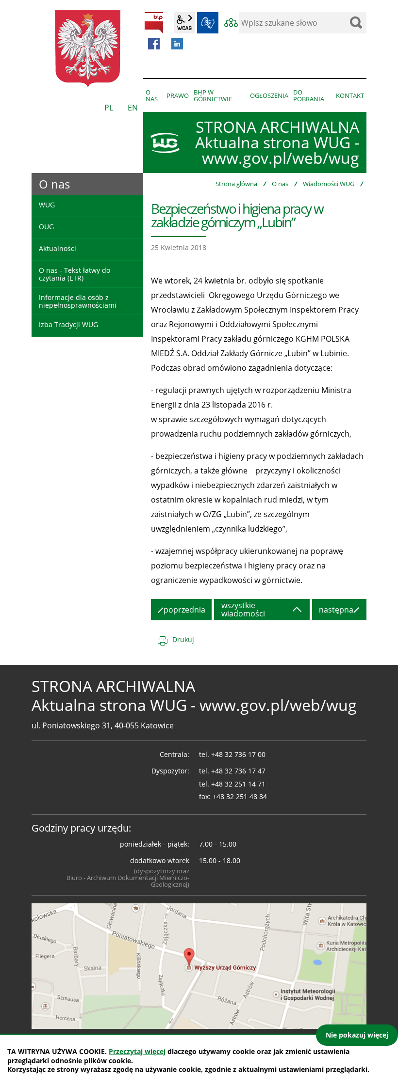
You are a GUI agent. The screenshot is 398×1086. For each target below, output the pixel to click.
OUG (46, 226)
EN (133, 107)
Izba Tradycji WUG (68, 324)
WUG (47, 204)
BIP (154, 22)
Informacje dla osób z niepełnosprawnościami (77, 301)
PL (108, 107)
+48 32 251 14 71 (238, 783)
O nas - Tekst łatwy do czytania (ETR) (74, 274)
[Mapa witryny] (231, 22)
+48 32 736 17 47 (238, 770)
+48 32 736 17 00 (238, 754)
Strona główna (236, 183)
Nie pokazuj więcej (357, 1034)
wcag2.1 (184, 22)
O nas (280, 183)
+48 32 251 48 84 (240, 796)
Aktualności (57, 248)
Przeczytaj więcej (137, 1051)
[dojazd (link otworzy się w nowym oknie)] (199, 965)
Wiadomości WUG (328, 183)
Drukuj (183, 639)
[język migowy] (207, 22)
